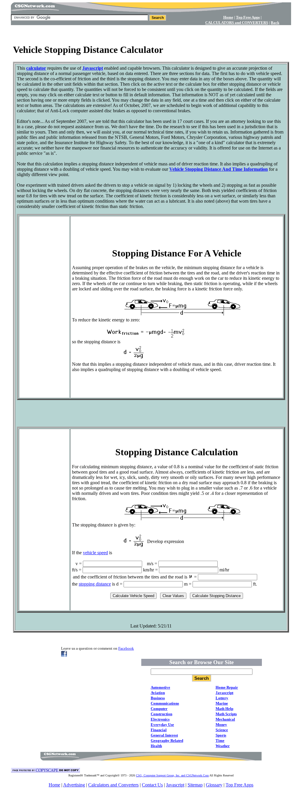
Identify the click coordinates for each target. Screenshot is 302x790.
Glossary (214, 784)
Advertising (74, 784)
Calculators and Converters (113, 784)
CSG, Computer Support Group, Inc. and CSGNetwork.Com (172, 775)
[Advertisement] (151, 32)
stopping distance (95, 583)
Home (54, 784)
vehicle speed (95, 552)
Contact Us (152, 784)
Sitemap (195, 784)
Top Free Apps (239, 784)
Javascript (175, 784)
